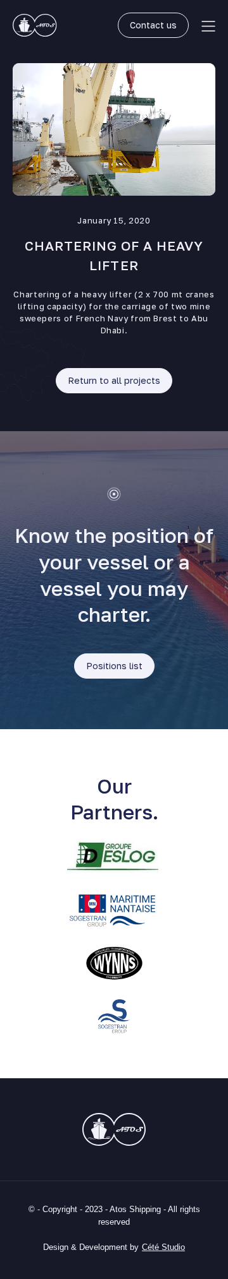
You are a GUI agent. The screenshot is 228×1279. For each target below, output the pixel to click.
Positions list (114, 665)
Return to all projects (114, 380)
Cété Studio (163, 1247)
